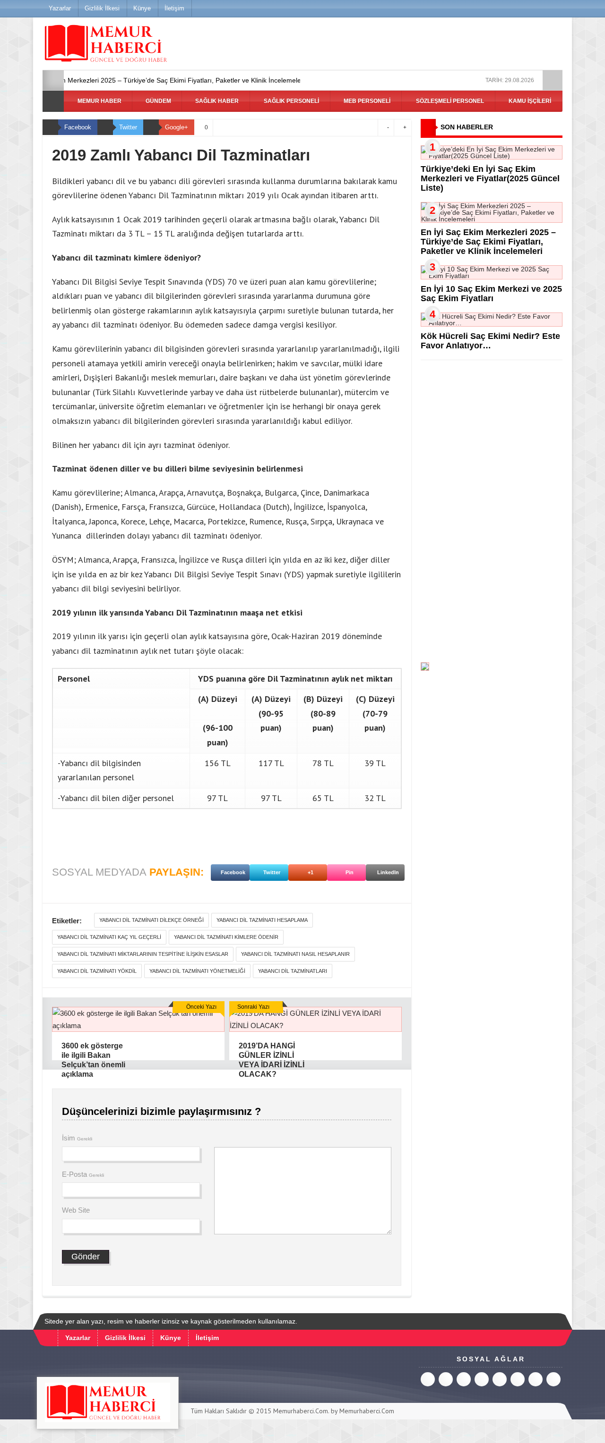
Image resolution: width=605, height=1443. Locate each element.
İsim (77, 1138)
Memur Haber (98, 101)
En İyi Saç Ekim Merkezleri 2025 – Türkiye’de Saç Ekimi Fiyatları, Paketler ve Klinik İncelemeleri (488, 242)
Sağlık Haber (216, 101)
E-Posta (83, 1174)
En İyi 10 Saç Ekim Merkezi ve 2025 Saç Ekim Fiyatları (491, 293)
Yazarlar (60, 8)
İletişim (174, 8)
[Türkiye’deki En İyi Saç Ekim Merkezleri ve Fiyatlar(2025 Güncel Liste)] (491, 156)
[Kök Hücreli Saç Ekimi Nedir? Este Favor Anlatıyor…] (491, 323)
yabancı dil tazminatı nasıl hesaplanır (295, 954)
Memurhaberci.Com (300, 1411)
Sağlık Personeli (290, 101)
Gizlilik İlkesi (102, 8)
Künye (142, 8)
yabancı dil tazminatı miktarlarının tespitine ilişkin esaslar (142, 954)
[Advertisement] (491, 511)
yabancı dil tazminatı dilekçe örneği (151, 920)
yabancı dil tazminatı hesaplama (262, 920)
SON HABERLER (467, 127)
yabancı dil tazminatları (292, 971)
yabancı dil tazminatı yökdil (97, 971)
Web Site (76, 1210)
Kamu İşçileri (529, 101)
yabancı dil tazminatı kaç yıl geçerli (109, 937)
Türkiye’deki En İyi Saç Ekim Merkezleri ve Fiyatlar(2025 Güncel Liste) (490, 178)
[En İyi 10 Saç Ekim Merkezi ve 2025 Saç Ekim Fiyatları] (491, 275)
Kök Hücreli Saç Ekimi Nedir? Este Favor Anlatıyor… (490, 340)
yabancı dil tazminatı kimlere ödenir (226, 937)
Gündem (157, 101)
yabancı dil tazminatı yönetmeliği (197, 971)
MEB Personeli (366, 101)
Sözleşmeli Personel (449, 101)
